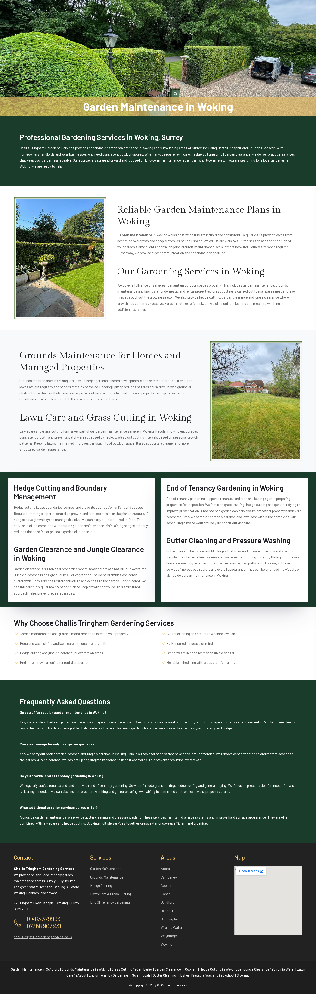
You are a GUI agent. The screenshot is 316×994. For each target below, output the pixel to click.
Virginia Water (171, 927)
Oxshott (167, 910)
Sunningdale (170, 919)
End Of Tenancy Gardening (110, 902)
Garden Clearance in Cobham (176, 969)
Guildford (167, 902)
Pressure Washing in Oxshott (213, 975)
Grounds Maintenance (106, 877)
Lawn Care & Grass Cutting (110, 893)
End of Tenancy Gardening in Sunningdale (120, 975)
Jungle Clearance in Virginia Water (269, 969)
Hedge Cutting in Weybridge (220, 969)
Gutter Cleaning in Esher (171, 975)
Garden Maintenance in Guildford (35, 969)
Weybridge (169, 935)
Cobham (167, 885)
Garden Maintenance (105, 868)
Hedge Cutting (101, 885)
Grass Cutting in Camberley (132, 969)
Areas (168, 857)
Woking (166, 944)
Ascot (165, 868)
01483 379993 (43, 918)
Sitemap (243, 975)
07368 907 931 (44, 925)
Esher (165, 893)
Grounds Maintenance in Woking (85, 969)
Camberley (169, 877)
